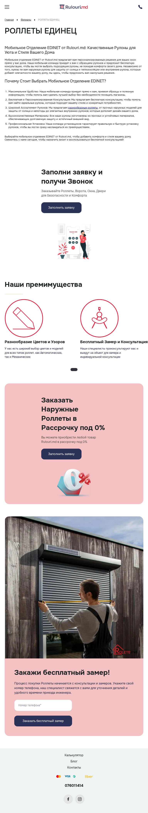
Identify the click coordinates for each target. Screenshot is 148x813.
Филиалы (26, 19)
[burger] (7, 7)
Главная (9, 19)
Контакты (74, 767)
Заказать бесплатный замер (43, 721)
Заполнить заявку (61, 208)
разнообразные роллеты (83, 107)
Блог (74, 761)
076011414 (74, 785)
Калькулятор (74, 755)
